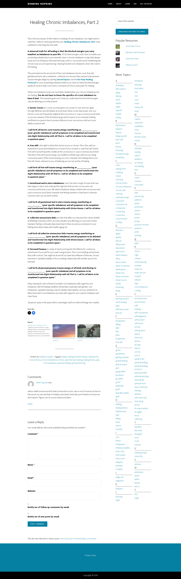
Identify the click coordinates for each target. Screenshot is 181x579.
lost (136, 96)
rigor (136, 283)
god (117, 368)
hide (117, 415)
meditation (138, 126)
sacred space (139, 302)
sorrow (137, 352)
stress (137, 405)
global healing (121, 361)
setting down (139, 330)
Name (31, 464)
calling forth (93, 357)
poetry (137, 214)
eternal (119, 313)
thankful (137, 427)
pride (136, 232)
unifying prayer (140, 453)
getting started (122, 357)
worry (137, 486)
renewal (137, 265)
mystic (137, 140)
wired (136, 476)
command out (121, 204)
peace (137, 203)
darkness (119, 230)
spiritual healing (64, 363)
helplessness (121, 411)
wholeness (138, 472)
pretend (137, 228)
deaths (118, 237)
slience (137, 348)
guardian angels (122, 393)
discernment (121, 262)
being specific (121, 136)
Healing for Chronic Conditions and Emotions (87, 339)
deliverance (120, 244)
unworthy (138, 456)
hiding (118, 418)
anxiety (64, 357)
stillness (137, 394)
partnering (139, 196)
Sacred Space (63, 79)
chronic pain (63, 360)
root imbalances (50, 363)
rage (136, 255)
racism (137, 251)
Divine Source (121, 280)
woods (137, 483)
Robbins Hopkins (40, 4)
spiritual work (140, 383)
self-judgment (140, 316)
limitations (138, 81)
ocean (136, 177)
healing (79, 360)
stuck (136, 415)
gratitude (119, 386)
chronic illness (35, 360)
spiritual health (140, 373)
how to (118, 425)
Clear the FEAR (132, 59)
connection (120, 215)
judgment (120, 481)
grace (118, 382)
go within (119, 378)
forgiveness (120, 338)
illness (118, 441)
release (137, 258)
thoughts (138, 434)
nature (137, 155)
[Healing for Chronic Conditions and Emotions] (88, 330)
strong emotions (141, 408)
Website (31, 491)
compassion (120, 208)
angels (118, 103)
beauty (119, 132)
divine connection (123, 266)
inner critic (120, 451)
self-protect (139, 320)
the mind (138, 430)
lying (136, 111)
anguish (119, 110)
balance (119, 129)
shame (137, 334)
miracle (137, 133)
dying (118, 291)
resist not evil (139, 273)
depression (120, 251)
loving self (138, 107)
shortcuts (138, 337)
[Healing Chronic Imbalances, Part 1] (40, 330)
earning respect (122, 298)
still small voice (140, 398)
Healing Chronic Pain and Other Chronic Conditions (64, 339)
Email (31, 478)
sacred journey (140, 298)
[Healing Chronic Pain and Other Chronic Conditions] (64, 330)
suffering (138, 419)
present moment (141, 225)
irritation (119, 469)
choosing (119, 179)
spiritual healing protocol (141, 367)
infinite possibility (123, 448)
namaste (138, 148)
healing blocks (89, 360)
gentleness (120, 354)
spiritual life (139, 380)
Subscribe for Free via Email (131, 31)
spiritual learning (78, 363)
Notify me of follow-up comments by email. (48, 507)
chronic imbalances (49, 360)
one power (139, 185)
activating (120, 85)
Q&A (136, 243)
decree (119, 241)
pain (97, 360)
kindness (119, 489)
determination (121, 255)
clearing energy (122, 197)
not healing (139, 166)
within (136, 479)
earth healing (121, 302)
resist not (138, 269)
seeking (137, 309)
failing (118, 324)
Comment (33, 434)
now (136, 170)
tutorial (137, 445)
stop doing (138, 401)
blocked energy (80, 357)
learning (119, 496)
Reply (30, 404)
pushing (137, 235)
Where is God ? (132, 65)
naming (137, 152)
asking (70, 357)
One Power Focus (133, 46)
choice (118, 176)
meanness (138, 122)
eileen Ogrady (42, 382)
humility (119, 429)
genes (118, 350)
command (120, 201)
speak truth (139, 359)
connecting (120, 211)
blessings (119, 150)
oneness (137, 181)
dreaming (120, 287)
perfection (138, 207)
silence (137, 341)
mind (136, 130)
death (118, 234)
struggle (138, 412)
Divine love (120, 273)
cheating (119, 172)
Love (136, 100)
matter (137, 119)
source (137, 355)
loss (136, 92)
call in (118, 165)
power (137, 217)
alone (118, 99)
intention (119, 465)
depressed (120, 248)
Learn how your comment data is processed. (78, 538)
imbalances (120, 444)
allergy (119, 96)
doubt (118, 283)
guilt (117, 396)
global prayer (121, 364)
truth (136, 441)
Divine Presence (122, 276)
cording (119, 222)
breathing (120, 157)
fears (118, 335)
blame (118, 147)
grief (118, 389)
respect (137, 276)
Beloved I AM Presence (135, 52)
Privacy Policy (90, 555)
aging (118, 92)
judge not (119, 477)
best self (119, 139)
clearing (119, 194)
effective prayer (122, 309)
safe (136, 305)
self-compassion (141, 313)
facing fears (120, 321)
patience (138, 200)
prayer (137, 221)
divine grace (120, 269)
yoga (136, 498)
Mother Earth (140, 137)
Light (118, 500)
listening (138, 84)
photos (137, 210)
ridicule (137, 280)
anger (118, 107)
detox (118, 258)
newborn (138, 159)
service (137, 327)
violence (137, 464)
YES (136, 494)
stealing (137, 390)
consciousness (121, 219)
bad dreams (121, 125)
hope (118, 422)
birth (118, 143)
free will (72, 360)
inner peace (120, 455)
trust (136, 437)
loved (136, 103)
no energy (138, 162)
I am (117, 437)
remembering (140, 262)
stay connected (140, 387)
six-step (137, 345)
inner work (120, 458)
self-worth (138, 323)
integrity (119, 462)
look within (138, 88)
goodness (120, 375)
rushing (137, 290)
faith (117, 328)
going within (121, 371)
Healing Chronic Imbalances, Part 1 (80, 42)
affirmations (121, 89)
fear (117, 331)
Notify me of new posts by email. (43, 516)
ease (118, 306)
